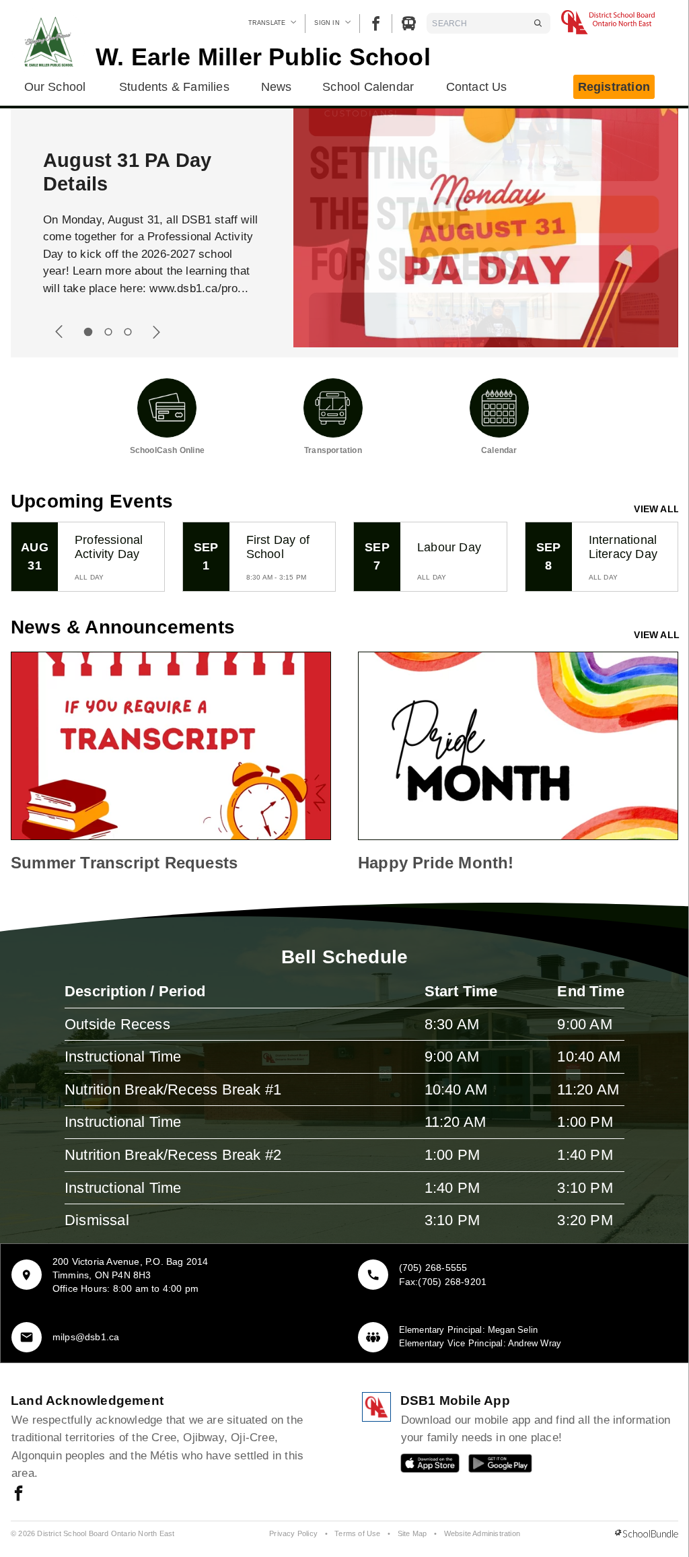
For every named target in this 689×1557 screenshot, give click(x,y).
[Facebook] (376, 23)
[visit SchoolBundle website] (646, 1534)
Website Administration (482, 1533)
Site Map (412, 1533)
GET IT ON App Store (423, 1466)
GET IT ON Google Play (490, 1466)
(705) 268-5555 (433, 1267)
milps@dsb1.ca (86, 1336)
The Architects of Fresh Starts (124, 172)
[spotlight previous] (59, 331)
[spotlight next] (156, 331)
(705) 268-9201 (452, 1281)
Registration (614, 87)
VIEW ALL (657, 509)
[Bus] (408, 23)
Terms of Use (357, 1533)
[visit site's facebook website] (18, 1494)
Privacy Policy (293, 1533)
